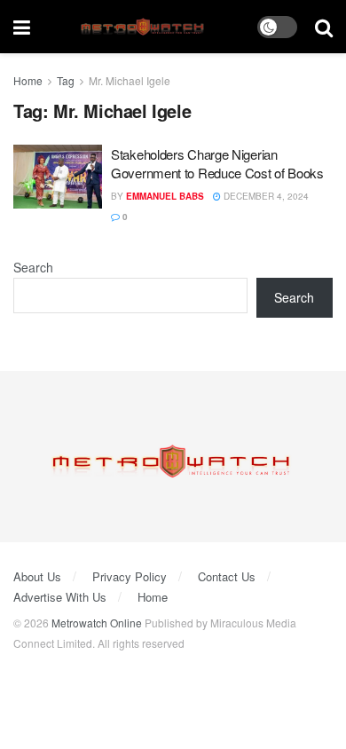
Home (28, 80)
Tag (66, 80)
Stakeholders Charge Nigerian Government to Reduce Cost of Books (217, 163)
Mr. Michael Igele (129, 80)
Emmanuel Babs (165, 196)
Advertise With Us (59, 596)
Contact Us (227, 576)
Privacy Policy (129, 576)
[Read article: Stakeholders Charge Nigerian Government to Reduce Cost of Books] (57, 177)
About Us (37, 576)
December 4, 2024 (265, 196)
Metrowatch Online (96, 622)
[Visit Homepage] (144, 27)
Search (33, 267)
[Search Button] (324, 26)
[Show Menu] (21, 26)
